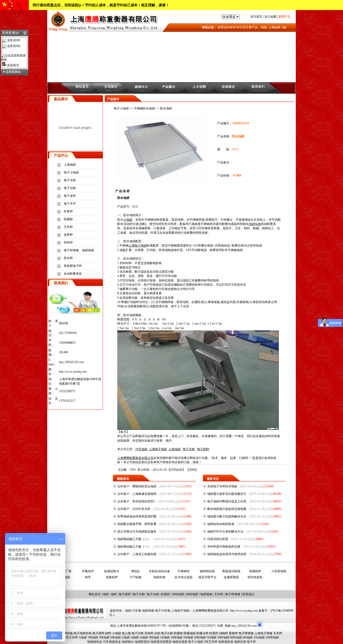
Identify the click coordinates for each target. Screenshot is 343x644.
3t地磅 (135, 637)
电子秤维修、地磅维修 (79, 250)
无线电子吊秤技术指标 (222, 486)
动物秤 (223, 633)
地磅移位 (128, 641)
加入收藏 (270, 16)
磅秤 (108, 633)
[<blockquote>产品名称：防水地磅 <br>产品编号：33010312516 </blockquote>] (162, 181)
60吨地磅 (178, 594)
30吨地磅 (200, 637)
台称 (157, 633)
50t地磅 (211, 637)
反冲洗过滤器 (184, 577)
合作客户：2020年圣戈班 (133, 509)
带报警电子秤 (73, 266)
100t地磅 (259, 637)
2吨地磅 (115, 637)
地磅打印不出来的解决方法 (225, 531)
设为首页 (256, 16)
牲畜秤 (68, 211)
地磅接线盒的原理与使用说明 (226, 554)
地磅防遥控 (142, 641)
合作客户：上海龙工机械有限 (136, 554)
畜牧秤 (233, 633)
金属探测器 (231, 577)
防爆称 (68, 219)
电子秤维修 (232, 594)
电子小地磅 (71, 172)
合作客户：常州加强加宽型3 (136, 501)
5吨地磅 (154, 637)
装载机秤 (255, 571)
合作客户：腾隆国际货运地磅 (136, 486)
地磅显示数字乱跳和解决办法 (226, 516)
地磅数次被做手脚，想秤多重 (136, 524)
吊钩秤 (148, 633)
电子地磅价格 (83, 633)
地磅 (106, 594)
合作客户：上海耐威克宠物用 (136, 494)
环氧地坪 (88, 571)
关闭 (192, 470)
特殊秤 (68, 242)
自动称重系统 (73, 273)
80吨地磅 (192, 594)
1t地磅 (83, 637)
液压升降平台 (207, 577)
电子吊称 (70, 180)
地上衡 (126, 633)
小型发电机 (279, 571)
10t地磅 (165, 637)
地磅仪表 (240, 641)
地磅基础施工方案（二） (133, 539)
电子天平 (70, 203)
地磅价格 (159, 577)
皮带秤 (68, 235)
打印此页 (176, 470)
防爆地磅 (190, 633)
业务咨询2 (13, 46)
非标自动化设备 (159, 571)
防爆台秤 (202, 633)
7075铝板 (136, 577)
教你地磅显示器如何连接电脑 (226, 509)
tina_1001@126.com (71, 362)
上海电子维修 (263, 633)
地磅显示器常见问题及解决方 (226, 494)
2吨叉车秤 (210, 641)
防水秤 (68, 258)
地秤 (114, 594)
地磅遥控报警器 (161, 641)
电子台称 (70, 188)
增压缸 (135, 571)
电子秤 (251, 641)
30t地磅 (188, 637)
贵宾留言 (12, 65)
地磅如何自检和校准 (220, 524)
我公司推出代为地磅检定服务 (136, 531)
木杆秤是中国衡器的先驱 (223, 546)
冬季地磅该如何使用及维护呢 (136, 516)
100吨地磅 (272, 637)
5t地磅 (144, 637)
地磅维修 (206, 594)
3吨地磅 (104, 637)
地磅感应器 (225, 641)
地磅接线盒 (94, 641)
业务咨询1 (13, 40)
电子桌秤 (70, 196)
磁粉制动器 (207, 571)
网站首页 (95, 594)
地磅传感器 (179, 641)
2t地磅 (126, 637)
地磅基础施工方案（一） (133, 546)
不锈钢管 (184, 571)
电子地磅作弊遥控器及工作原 (226, 501)
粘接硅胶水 (111, 571)
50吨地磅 (223, 637)
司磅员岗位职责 (217, 539)
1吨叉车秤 (71, 637)
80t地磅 (248, 637)
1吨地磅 (93, 637)
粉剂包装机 (255, 577)
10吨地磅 (176, 637)
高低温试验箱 (231, 571)
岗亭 (88, 577)
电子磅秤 (125, 594)
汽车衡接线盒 (112, 641)
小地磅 (116, 633)
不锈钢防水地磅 (144, 108)
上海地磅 (70, 164)
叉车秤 (68, 227)
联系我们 (248, 594)
